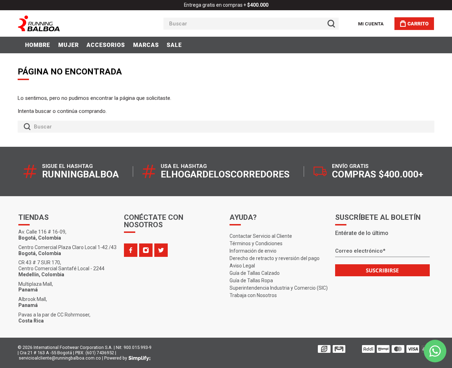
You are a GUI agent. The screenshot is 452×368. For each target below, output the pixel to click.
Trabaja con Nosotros (253, 295)
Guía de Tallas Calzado (255, 273)
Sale (174, 45)
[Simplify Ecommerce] (139, 358)
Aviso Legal (242, 266)
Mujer (68, 45)
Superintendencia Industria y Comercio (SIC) (279, 288)
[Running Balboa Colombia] (60, 23)
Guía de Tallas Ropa (251, 280)
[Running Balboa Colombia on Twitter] (161, 250)
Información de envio (253, 251)
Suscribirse (382, 270)
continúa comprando (81, 111)
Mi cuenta (370, 23)
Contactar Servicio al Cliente (261, 236)
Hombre (37, 45)
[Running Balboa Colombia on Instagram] (146, 250)
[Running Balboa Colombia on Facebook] (130, 250)
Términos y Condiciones (256, 243)
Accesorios (106, 45)
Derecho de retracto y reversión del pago (275, 258)
